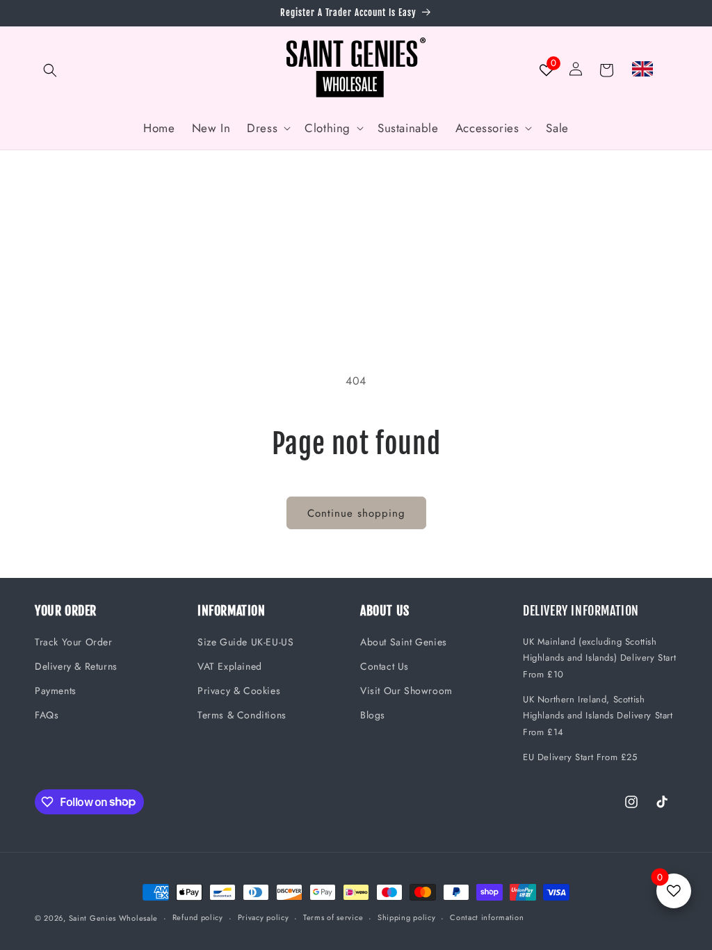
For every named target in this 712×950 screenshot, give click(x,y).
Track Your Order (74, 642)
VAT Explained (229, 666)
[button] (50, 70)
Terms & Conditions (241, 715)
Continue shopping (356, 513)
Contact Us (384, 666)
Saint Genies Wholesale (113, 918)
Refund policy (197, 917)
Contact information (487, 917)
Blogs (372, 715)
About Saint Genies (403, 642)
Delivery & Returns (76, 666)
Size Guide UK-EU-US (245, 642)
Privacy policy (263, 917)
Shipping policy (407, 917)
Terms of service (333, 917)
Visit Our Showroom (406, 691)
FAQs (46, 715)
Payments (55, 691)
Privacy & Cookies (238, 691)
